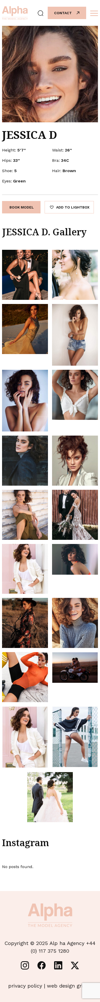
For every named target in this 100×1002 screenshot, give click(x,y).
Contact (63, 13)
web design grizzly (69, 986)
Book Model (21, 207)
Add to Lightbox (72, 207)
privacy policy (25, 986)
